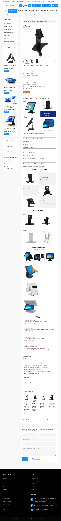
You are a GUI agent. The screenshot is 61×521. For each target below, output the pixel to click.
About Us (53, 10)
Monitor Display (8, 26)
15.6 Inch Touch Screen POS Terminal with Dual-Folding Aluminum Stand (10, 130)
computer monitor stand (46, 419)
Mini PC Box (7, 38)
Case (25, 10)
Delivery (6, 478)
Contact (33, 494)
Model (24, 77)
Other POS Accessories (9, 41)
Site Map (6, 489)
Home (5, 10)
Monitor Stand (16, 14)
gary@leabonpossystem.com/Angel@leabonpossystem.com (18, 1)
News (20, 10)
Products (12, 10)
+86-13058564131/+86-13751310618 (42, 1)
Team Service (7, 481)
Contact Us (44, 10)
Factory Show (33, 10)
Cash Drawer (7, 35)
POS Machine (7, 23)
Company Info (35, 478)
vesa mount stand (34, 419)
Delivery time (26, 73)
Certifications (7, 486)
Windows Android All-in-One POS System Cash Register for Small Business (9, 89)
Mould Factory (35, 481)
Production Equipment (36, 483)
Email (26, 92)
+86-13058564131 (8, 146)
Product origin (26, 71)
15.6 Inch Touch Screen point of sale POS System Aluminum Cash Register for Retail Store (10, 108)
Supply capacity (27, 75)
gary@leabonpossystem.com (10, 158)
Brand (24, 68)
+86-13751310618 (8, 151)
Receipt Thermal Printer (10, 32)
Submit (25, 459)
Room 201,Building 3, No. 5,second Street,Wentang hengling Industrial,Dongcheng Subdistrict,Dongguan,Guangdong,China (45, 500)
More (6, 70)
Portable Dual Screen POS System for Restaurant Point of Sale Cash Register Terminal (10, 67)
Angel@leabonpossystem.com (10, 162)
